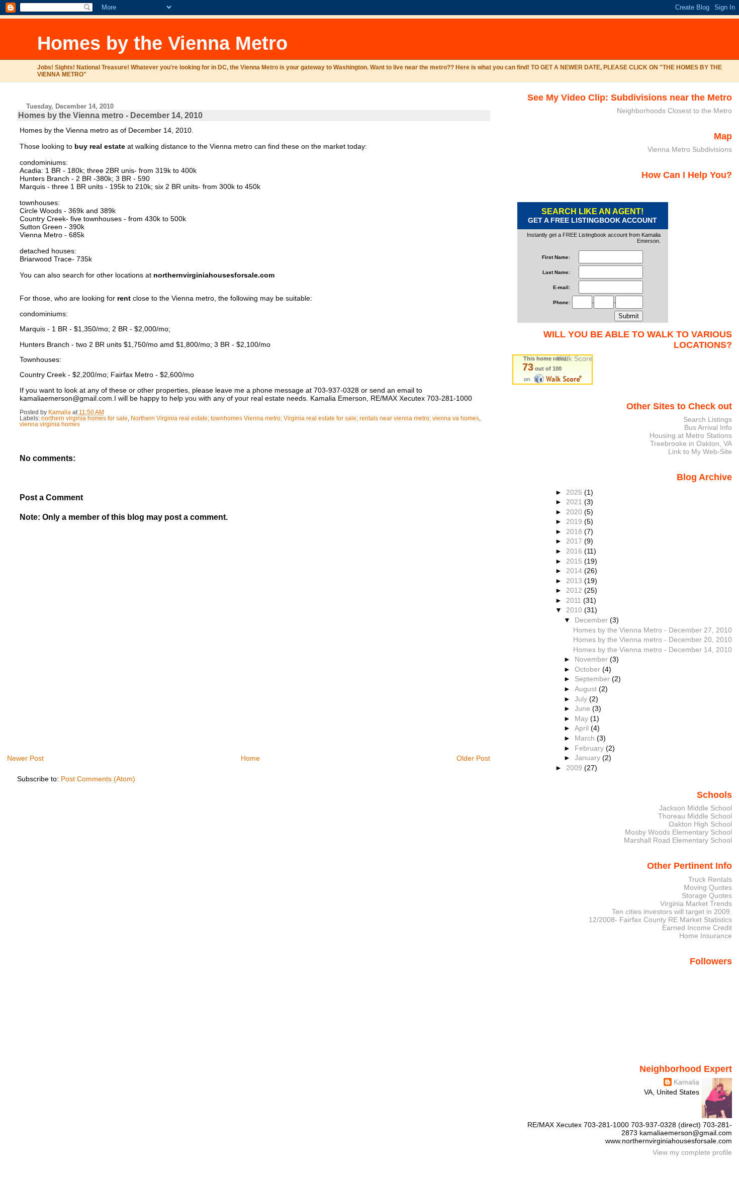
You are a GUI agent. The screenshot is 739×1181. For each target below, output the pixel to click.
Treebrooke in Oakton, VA (691, 443)
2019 (575, 521)
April (583, 728)
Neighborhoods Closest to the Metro (674, 111)
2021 (575, 502)
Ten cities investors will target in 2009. (672, 911)
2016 (575, 551)
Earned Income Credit (697, 928)
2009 (575, 768)
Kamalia (686, 1082)
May (582, 718)
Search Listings (707, 419)
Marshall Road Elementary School (678, 840)
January (588, 758)
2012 (575, 590)
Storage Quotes (707, 895)
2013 (575, 581)
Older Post (473, 758)
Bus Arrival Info (708, 427)
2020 (575, 512)
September (593, 679)
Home (250, 758)
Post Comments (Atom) (98, 779)
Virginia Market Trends (696, 903)
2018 (575, 531)
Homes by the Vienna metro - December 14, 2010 (652, 650)
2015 (575, 561)
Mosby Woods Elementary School (678, 832)
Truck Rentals (710, 879)
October (588, 669)
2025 (575, 492)
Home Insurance (705, 936)
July (582, 699)
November (592, 659)
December (592, 620)
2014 (575, 571)
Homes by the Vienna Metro (162, 43)
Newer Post (25, 758)
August (587, 689)
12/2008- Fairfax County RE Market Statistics (660, 920)
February (590, 748)
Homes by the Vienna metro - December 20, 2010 (652, 639)
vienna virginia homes (50, 424)
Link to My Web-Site (700, 451)
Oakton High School (700, 824)
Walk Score (575, 358)
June (583, 708)
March (586, 738)
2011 (574, 600)
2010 (575, 610)
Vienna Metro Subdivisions (690, 149)
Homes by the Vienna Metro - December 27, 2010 (652, 630)
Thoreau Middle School (695, 816)
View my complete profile (692, 1152)
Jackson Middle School (695, 808)
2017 (575, 541)
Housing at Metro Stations (691, 435)
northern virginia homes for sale (84, 418)
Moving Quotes (708, 887)
